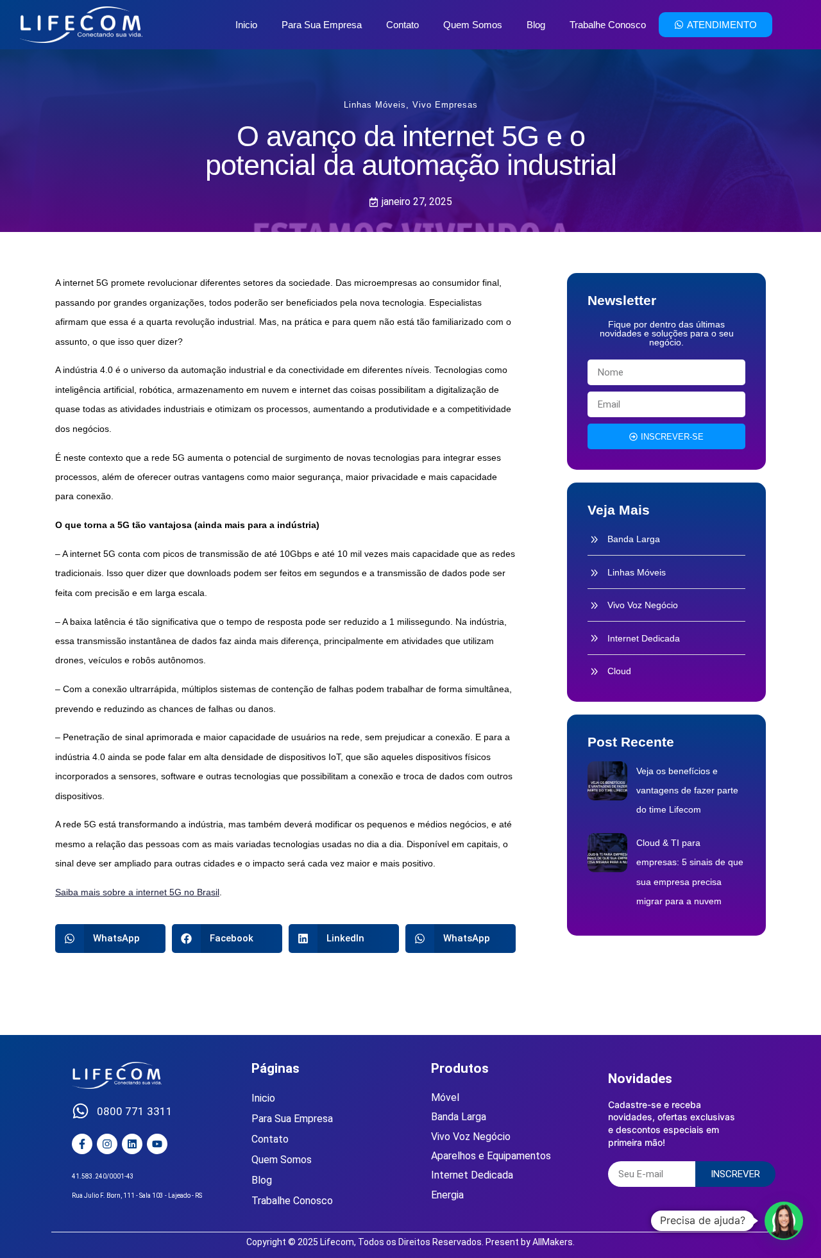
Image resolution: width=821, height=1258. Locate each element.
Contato (402, 24)
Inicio (246, 24)
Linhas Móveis (375, 105)
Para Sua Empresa (322, 24)
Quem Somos (472, 24)
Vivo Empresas (445, 105)
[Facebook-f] (82, 1144)
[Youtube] (157, 1144)
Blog (536, 24)
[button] (110, 938)
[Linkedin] (132, 1144)
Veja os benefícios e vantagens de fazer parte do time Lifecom (687, 790)
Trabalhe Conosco (608, 24)
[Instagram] (107, 1144)
